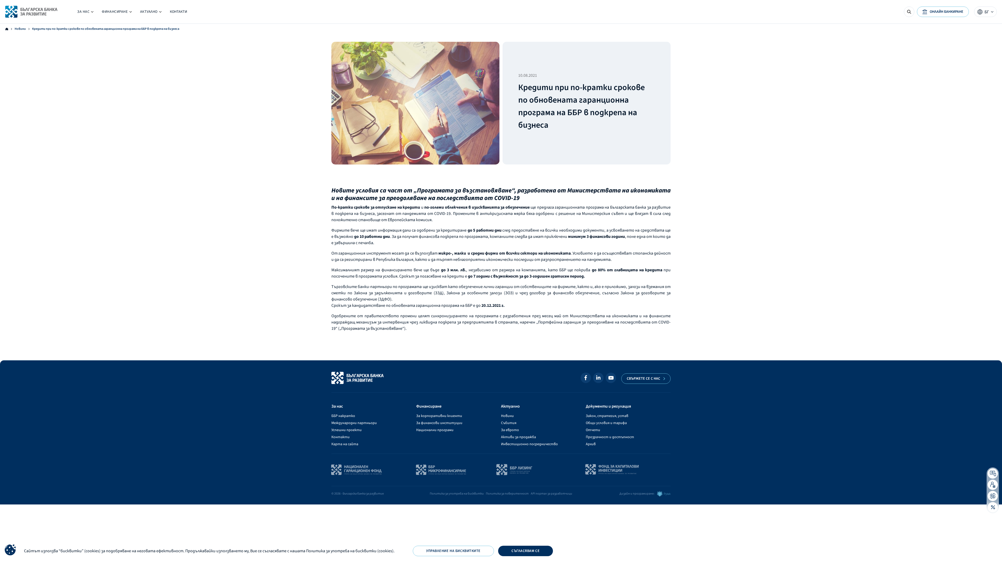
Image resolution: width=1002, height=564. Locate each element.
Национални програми (435, 430)
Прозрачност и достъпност (610, 437)
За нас (85, 13)
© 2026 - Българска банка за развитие (357, 493)
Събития (508, 423)
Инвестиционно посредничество (529, 444)
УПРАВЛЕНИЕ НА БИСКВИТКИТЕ (453, 551)
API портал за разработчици (551, 493)
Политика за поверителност (507, 493)
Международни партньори (354, 423)
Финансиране (117, 13)
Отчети (593, 430)
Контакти (178, 11)
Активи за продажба (518, 437)
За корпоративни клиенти (439, 416)
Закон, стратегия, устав (607, 416)
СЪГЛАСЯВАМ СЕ (525, 551)
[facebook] (586, 378)
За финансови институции (439, 423)
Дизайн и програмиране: (636, 493)
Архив (591, 444)
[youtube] (611, 378)
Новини (20, 29)
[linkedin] (598, 378)
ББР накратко (343, 416)
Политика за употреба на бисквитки (457, 493)
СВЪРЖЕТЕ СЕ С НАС (643, 378)
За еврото (510, 430)
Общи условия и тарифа (606, 423)
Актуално (151, 13)
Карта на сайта (344, 444)
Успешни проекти (346, 430)
